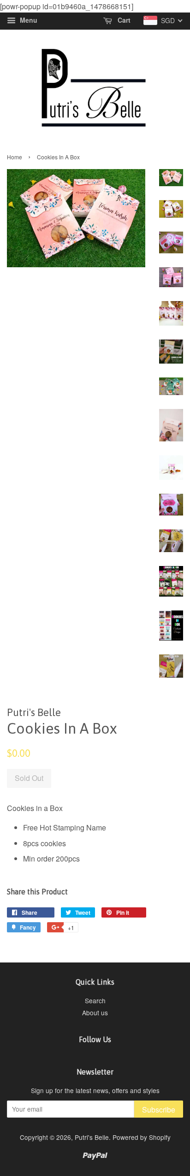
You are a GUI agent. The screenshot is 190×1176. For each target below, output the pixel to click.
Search (95, 1000)
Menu (27, 20)
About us (95, 1012)
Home (14, 157)
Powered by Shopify (142, 1137)
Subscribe (158, 1109)
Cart (123, 20)
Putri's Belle (92, 1137)
